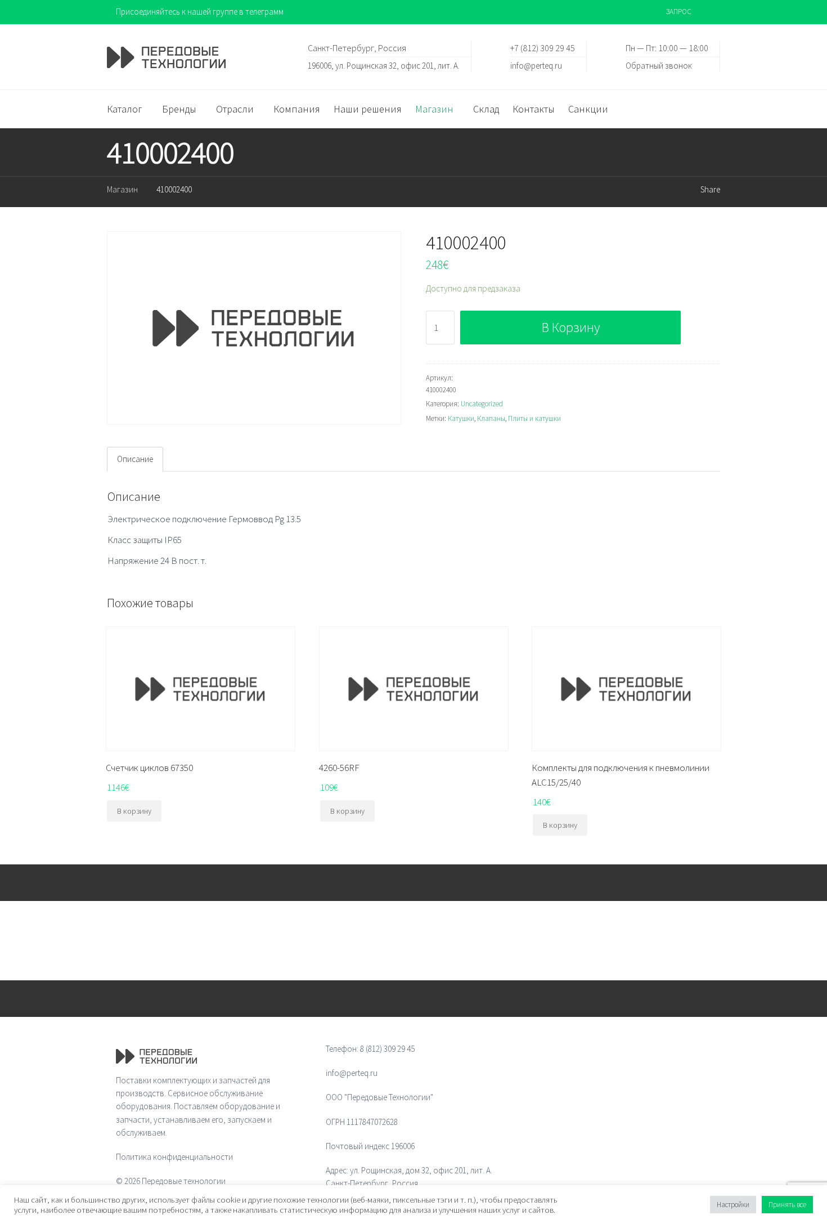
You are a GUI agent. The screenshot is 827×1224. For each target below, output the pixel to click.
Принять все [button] (787, 1204)
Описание (135, 459)
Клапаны (491, 418)
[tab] (135, 459)
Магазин (122, 189)
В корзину (571, 327)
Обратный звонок (659, 65)
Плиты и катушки (534, 418)
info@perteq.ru (536, 65)
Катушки (461, 418)
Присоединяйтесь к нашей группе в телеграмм (200, 11)
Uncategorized (482, 404)
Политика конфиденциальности (174, 1156)
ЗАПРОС (678, 11)
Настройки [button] (733, 1204)
